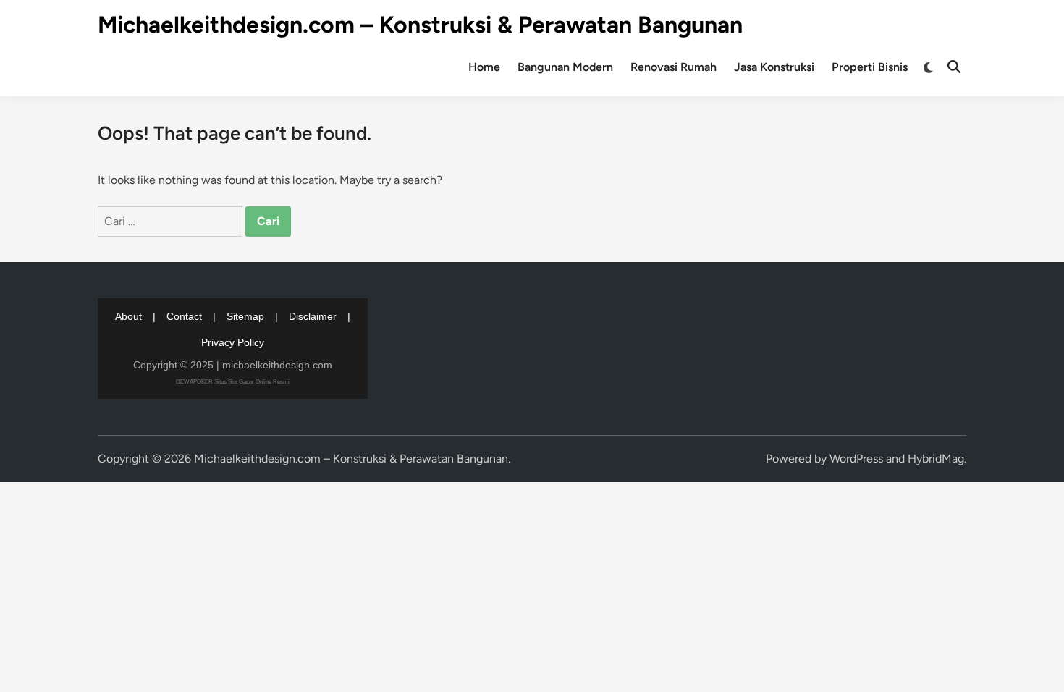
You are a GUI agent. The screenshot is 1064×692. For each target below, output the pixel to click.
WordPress (856, 458)
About (128, 316)
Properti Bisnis (870, 67)
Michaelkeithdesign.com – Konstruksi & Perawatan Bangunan (420, 24)
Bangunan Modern (565, 67)
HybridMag (936, 458)
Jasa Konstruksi (774, 67)
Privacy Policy (232, 342)
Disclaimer (313, 316)
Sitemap (245, 316)
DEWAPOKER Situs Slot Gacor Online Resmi (233, 382)
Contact (184, 316)
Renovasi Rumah (673, 67)
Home (484, 67)
